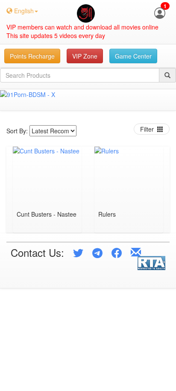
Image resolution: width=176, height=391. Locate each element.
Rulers (107, 214)
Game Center (133, 56)
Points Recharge (32, 56)
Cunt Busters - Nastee (46, 214)
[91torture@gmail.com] (136, 252)
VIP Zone (84, 56)
